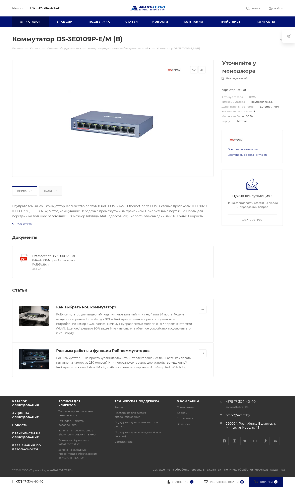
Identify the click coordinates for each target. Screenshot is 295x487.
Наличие (50, 191)
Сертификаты (124, 441)
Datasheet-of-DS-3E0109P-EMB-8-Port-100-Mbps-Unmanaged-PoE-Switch (54, 260)
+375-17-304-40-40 (45, 8)
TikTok (265, 441)
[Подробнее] (202, 309)
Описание (24, 191)
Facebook (224, 441)
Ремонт (120, 407)
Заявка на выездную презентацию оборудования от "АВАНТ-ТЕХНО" (78, 453)
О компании (188, 401)
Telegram (244, 441)
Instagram (234, 441)
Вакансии (183, 424)
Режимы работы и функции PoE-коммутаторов (103, 351)
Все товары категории (243, 149)
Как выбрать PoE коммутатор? (86, 307)
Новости (20, 425)
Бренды (182, 412)
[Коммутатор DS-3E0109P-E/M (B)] (113, 123)
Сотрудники (185, 418)
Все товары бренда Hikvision (247, 154)
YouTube (255, 441)
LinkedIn (275, 441)
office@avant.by (238, 415)
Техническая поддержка (137, 401)
